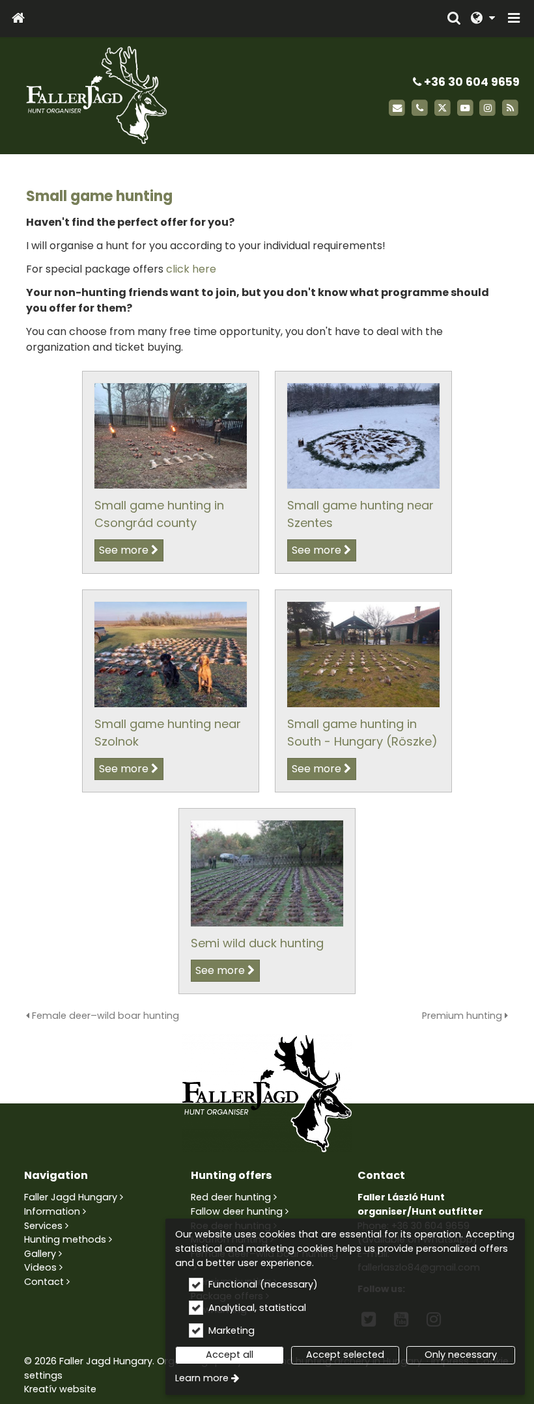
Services (43, 1225)
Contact (44, 1281)
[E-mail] (396, 108)
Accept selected (345, 1354)
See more (123, 550)
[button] (513, 18)
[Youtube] (465, 108)
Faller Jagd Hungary (70, 1197)
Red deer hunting (231, 1197)
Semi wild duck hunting (257, 943)
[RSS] (510, 108)
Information (52, 1211)
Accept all (229, 1354)
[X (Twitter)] (442, 108)
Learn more (202, 1377)
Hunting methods (65, 1239)
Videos (40, 1267)
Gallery (40, 1253)
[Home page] (18, 18)
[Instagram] (487, 108)
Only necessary (461, 1354)
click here (191, 269)
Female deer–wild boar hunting (104, 1015)
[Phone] (419, 108)
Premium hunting (463, 1015)
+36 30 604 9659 (470, 82)
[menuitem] (18, 18)
